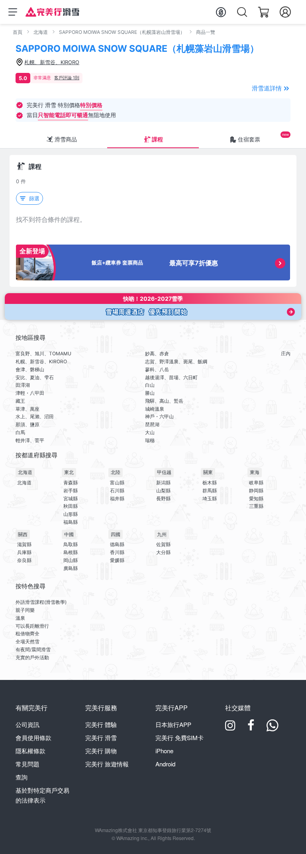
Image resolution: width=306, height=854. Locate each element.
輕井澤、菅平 (30, 440)
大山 (150, 432)
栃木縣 (209, 483)
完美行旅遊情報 (107, 764)
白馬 (20, 432)
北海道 (40, 32)
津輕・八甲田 (30, 393)
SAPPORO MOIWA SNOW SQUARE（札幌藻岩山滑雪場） (122, 32)
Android (165, 764)
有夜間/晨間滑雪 (33, 649)
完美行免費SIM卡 (179, 737)
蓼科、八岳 (157, 369)
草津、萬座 (27, 409)
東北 (69, 472)
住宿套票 (249, 139)
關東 (208, 472)
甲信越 (164, 472)
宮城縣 (70, 498)
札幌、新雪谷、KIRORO (41, 361)
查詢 (21, 777)
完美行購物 (101, 750)
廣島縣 (70, 568)
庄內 (285, 353)
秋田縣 (70, 506)
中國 (69, 534)
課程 (157, 139)
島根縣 (70, 552)
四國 (115, 534)
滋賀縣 (24, 544)
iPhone (164, 750)
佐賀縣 (163, 544)
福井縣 (117, 498)
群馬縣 (209, 491)
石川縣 (117, 491)
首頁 (17, 32)
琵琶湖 (152, 424)
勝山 (150, 393)
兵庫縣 (24, 552)
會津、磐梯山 (30, 369)
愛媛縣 (117, 560)
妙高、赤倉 (157, 353)
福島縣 (70, 522)
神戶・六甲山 (159, 416)
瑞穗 (150, 440)
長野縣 (163, 498)
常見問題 (27, 764)
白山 (150, 385)
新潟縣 (163, 483)
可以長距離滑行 (32, 626)
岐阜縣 (256, 483)
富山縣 (117, 483)
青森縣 (70, 483)
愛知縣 (256, 498)
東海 (254, 472)
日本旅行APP (173, 724)
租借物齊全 (27, 634)
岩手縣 (70, 491)
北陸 (115, 472)
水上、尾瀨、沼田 (35, 416)
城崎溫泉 (154, 409)
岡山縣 (70, 560)
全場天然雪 (27, 641)
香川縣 (117, 552)
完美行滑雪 (101, 737)
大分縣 (163, 552)
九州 (162, 534)
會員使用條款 (33, 737)
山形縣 (70, 514)
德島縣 (117, 544)
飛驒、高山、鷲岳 (164, 401)
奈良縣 (24, 560)
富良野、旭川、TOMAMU (43, 353)
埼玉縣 (209, 498)
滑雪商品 (66, 139)
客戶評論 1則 (66, 77)
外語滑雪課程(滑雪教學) (41, 602)
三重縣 (256, 506)
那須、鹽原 (27, 424)
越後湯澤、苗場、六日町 (171, 377)
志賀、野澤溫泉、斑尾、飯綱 (176, 361)
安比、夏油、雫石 (35, 377)
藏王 (20, 401)
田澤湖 (23, 385)
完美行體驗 (101, 724)
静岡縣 (256, 491)
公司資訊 (27, 724)
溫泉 (20, 618)
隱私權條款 (30, 750)
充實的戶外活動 (32, 657)
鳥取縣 (70, 544)
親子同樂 (25, 610)
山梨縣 (163, 491)
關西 (22, 534)
